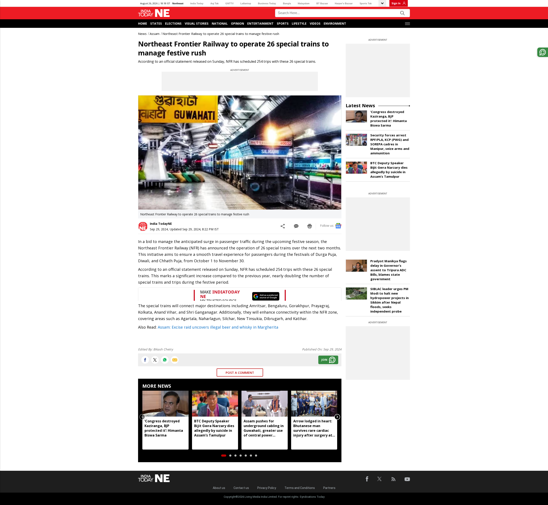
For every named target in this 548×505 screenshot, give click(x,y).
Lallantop (245, 3)
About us (219, 488)
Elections (173, 23)
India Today (196, 3)
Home (142, 23)
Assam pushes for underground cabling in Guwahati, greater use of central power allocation (264, 428)
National (220, 23)
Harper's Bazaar (344, 3)
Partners (329, 488)
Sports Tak (366, 3)
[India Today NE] (154, 13)
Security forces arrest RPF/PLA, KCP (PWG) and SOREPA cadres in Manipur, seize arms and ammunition (389, 144)
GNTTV (229, 3)
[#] (165, 360)
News (142, 33)
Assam (154, 33)
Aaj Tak (214, 3)
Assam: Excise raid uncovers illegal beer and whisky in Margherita (218, 327)
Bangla (287, 3)
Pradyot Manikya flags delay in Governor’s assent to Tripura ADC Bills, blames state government (388, 270)
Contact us (241, 488)
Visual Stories (196, 23)
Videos (315, 23)
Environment (335, 23)
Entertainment (260, 23)
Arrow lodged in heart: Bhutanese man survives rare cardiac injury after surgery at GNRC (312, 428)
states (156, 23)
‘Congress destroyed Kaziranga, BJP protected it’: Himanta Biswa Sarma (163, 428)
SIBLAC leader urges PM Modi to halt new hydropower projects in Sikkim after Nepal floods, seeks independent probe (389, 300)
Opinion (237, 23)
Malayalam (304, 3)
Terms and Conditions (299, 488)
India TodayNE (161, 224)
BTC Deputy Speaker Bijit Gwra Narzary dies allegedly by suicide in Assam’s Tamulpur (214, 428)
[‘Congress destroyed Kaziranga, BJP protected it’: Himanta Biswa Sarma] (165, 404)
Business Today (267, 3)
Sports (283, 23)
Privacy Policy (266, 488)
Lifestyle (299, 23)
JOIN (324, 360)
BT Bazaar (322, 3)
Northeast (177, 3)
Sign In (396, 3)
